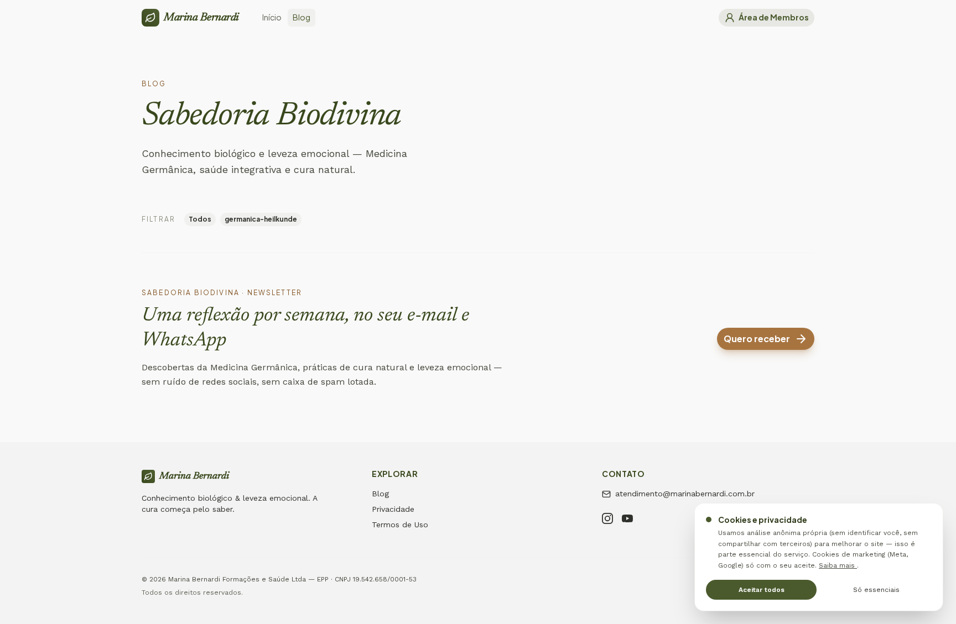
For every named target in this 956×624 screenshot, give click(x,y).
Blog (380, 493)
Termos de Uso (400, 524)
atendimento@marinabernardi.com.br (685, 493)
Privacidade (393, 509)
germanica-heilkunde (261, 219)
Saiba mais (838, 565)
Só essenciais (876, 590)
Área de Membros (774, 17)
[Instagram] (607, 520)
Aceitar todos (761, 590)
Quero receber (757, 338)
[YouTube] (627, 520)
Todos (200, 219)
